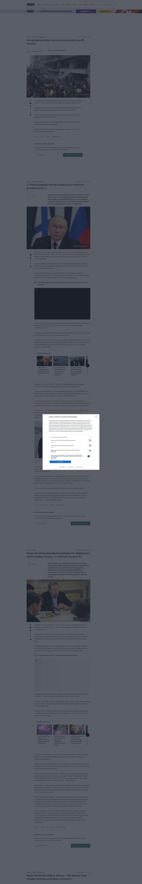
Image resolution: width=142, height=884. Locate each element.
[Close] (96, 417)
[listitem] (71, 437)
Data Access (71, 467)
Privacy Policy (79, 467)
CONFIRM (60, 461)
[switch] (89, 440)
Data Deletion (62, 467)
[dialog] (71, 442)
